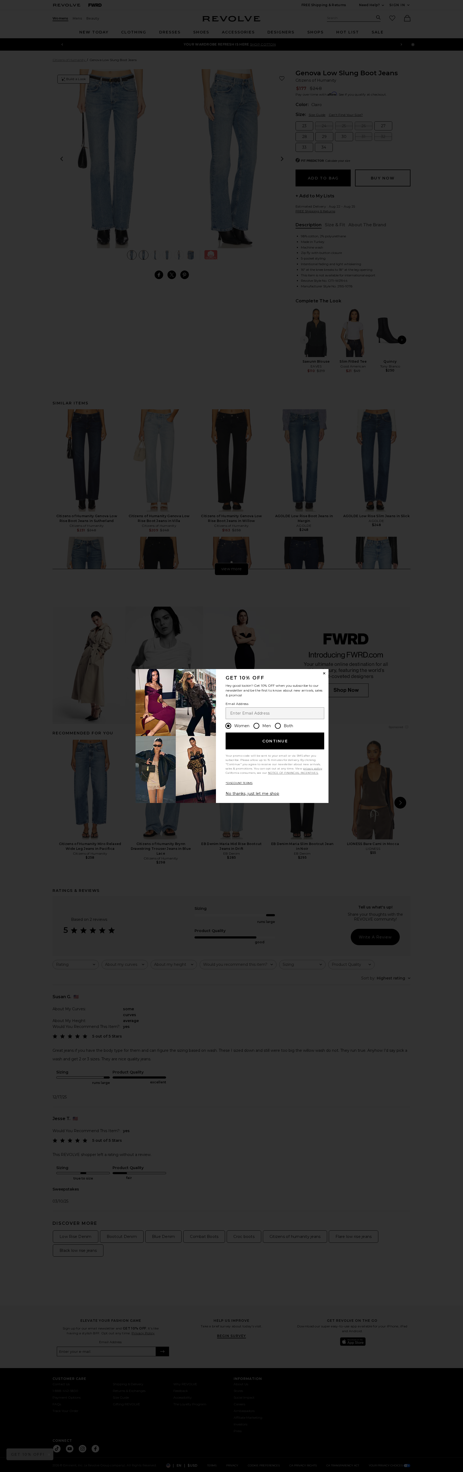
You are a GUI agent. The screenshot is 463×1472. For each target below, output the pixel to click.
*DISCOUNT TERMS (239, 783)
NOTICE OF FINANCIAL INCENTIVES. (293, 773)
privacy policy (312, 768)
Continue (275, 741)
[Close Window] (324, 673)
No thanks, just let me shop (252, 793)
